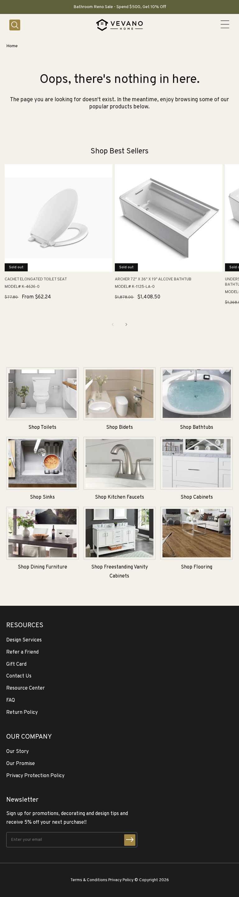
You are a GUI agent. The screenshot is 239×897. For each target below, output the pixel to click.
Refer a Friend (22, 652)
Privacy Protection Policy (35, 776)
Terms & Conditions (88, 880)
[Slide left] (113, 324)
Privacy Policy (121, 880)
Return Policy (22, 712)
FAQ (10, 700)
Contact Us (18, 676)
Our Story (17, 752)
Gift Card (16, 664)
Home (12, 46)
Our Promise (20, 764)
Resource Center (25, 688)
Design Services (24, 640)
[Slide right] (126, 324)
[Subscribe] (129, 840)
